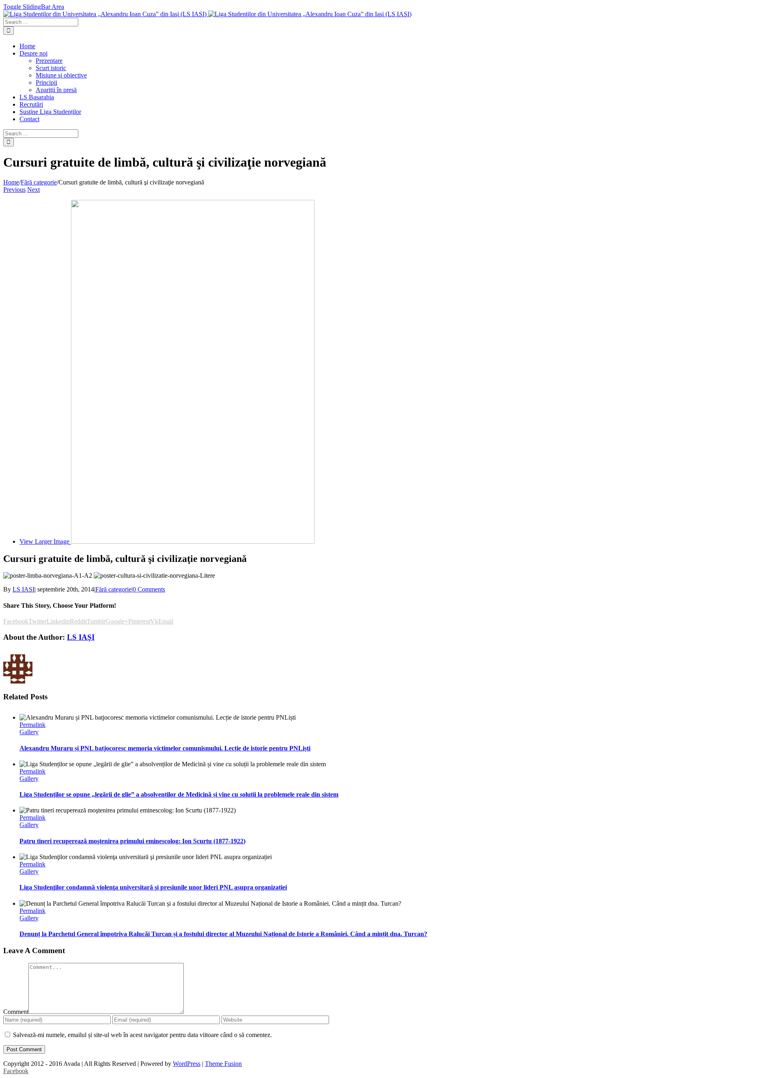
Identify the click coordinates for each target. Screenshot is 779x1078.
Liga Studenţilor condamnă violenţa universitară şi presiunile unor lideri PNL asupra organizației (153, 887)
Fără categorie (113, 589)
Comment (15, 1011)
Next (33, 189)
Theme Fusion (223, 1063)
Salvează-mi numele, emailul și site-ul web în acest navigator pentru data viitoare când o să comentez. (142, 1034)
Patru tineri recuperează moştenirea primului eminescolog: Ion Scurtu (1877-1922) (132, 841)
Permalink (32, 724)
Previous (14, 189)
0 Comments (149, 589)
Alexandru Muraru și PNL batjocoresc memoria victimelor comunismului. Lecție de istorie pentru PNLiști (164, 748)
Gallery (29, 732)
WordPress (186, 1063)
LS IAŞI (23, 589)
